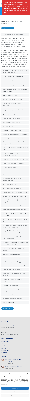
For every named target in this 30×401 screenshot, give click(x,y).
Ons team (3, 345)
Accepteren (15, 388)
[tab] (15, 34)
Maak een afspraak (5, 350)
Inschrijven (4, 352)
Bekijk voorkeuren (15, 395)
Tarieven (3, 343)
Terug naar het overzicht (7, 28)
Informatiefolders (5, 348)
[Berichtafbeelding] (2, 360)
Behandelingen (5, 341)
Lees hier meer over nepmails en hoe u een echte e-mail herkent (15, 10)
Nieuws (3, 347)
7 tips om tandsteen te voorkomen (13, 366)
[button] (28, 373)
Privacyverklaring (10, 398)
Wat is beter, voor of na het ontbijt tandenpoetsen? (13, 360)
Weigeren (15, 391)
